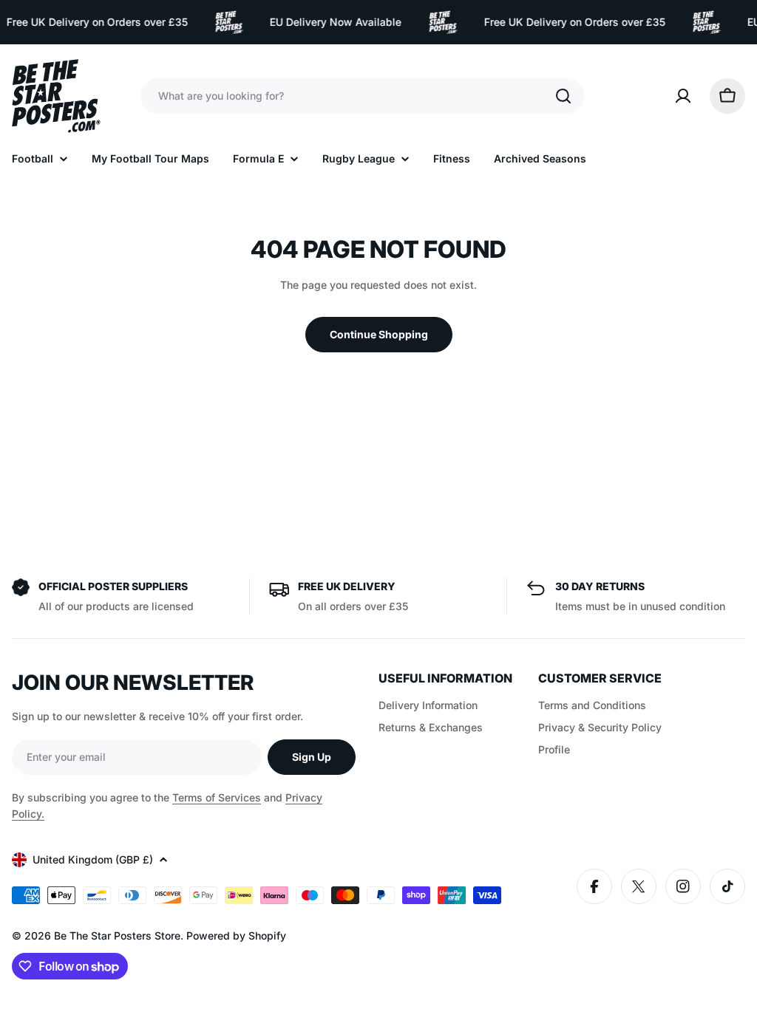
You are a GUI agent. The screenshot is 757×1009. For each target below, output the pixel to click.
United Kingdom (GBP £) (93, 859)
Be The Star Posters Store (117, 935)
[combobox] (362, 96)
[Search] (563, 96)
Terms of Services (216, 797)
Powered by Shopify (236, 935)
